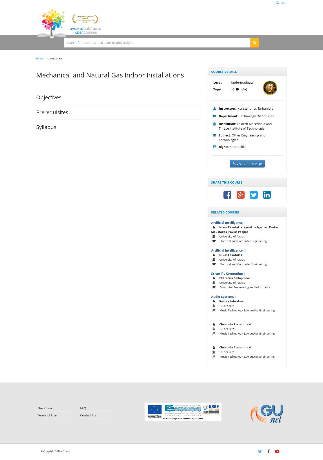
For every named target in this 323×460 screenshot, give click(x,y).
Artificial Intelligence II (228, 250)
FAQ (83, 408)
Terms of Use (47, 415)
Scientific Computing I (228, 273)
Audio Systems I (223, 296)
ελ (277, 2)
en (284, 2)
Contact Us (88, 415)
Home (39, 58)
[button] (254, 42)
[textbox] (157, 42)
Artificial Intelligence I (228, 223)
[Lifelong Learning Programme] (183, 412)
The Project (45, 408)
